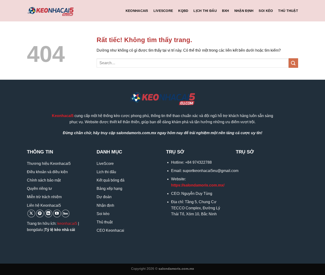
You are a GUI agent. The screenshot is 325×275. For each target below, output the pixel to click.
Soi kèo (266, 11)
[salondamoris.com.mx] (50, 11)
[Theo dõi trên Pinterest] (40, 213)
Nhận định (244, 11)
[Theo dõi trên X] (31, 213)
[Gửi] (293, 63)
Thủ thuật (288, 11)
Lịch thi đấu (205, 11)
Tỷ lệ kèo (53, 230)
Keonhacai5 (137, 11)
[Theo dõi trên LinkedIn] (48, 213)
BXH (225, 11)
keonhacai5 (67, 223)
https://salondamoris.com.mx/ (197, 185)
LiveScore (163, 11)
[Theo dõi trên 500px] (65, 213)
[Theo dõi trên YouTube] (57, 213)
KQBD (183, 11)
